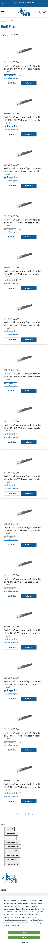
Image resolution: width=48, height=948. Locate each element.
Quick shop (12, 83)
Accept (24, 932)
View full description (11, 78)
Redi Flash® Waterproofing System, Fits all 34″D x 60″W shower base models (22, 426)
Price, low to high (12, 851)
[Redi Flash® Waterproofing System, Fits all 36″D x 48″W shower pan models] (24, 256)
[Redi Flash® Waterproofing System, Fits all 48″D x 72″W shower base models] (24, 204)
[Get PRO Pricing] (35, 12)
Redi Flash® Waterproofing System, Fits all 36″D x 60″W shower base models (22, 67)
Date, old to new (12, 860)
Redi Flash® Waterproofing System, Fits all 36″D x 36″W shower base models (22, 529)
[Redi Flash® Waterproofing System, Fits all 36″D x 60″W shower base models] (24, 50)
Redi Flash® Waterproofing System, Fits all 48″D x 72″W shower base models (22, 221)
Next (29, 814)
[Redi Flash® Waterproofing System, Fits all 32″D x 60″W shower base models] (24, 102)
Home (3, 21)
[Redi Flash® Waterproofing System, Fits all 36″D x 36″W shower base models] (24, 512)
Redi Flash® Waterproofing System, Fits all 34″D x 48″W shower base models (22, 734)
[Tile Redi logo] (24, 12)
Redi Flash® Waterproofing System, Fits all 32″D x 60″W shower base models (22, 119)
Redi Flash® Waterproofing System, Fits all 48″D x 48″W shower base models (22, 478)
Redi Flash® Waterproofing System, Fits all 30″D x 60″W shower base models (22, 170)
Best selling (10, 838)
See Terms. (30, 3)
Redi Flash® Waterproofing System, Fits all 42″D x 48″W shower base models (22, 786)
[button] (2, 3)
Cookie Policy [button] (37, 920)
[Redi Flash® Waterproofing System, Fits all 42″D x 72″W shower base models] (24, 564)
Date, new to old (12, 864)
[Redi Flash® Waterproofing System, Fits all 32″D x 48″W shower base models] (24, 666)
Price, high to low (12, 855)
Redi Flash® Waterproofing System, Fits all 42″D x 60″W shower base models (22, 324)
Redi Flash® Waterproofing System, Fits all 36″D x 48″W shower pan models (22, 273)
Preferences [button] (14, 925)
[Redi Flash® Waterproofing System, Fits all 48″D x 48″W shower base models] (24, 461)
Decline (24, 937)
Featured (9, 829)
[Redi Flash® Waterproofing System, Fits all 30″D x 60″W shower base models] (24, 153)
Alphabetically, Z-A (12, 846)
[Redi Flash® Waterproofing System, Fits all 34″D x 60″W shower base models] (24, 410)
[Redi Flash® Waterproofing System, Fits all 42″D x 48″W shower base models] (24, 769)
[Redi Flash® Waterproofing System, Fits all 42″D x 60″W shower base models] (24, 307)
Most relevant (11, 833)
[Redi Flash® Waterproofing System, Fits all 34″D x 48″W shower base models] (24, 717)
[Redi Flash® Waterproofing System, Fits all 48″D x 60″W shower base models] (24, 358)
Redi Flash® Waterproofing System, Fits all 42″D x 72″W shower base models (22, 580)
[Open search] (7, 12)
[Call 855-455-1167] (40, 12)
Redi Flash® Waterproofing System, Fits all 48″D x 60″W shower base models (22, 375)
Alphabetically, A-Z (12, 842)
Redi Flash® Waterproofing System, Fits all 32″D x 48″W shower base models (22, 683)
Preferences (24, 942)
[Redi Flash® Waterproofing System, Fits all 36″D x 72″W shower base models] (24, 615)
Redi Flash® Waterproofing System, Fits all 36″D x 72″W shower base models (22, 632)
